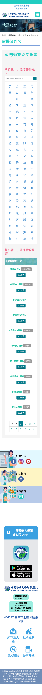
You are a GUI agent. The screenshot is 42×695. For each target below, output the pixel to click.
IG (21, 461)
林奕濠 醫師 (20, 407)
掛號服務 (22, 35)
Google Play (21, 568)
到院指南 (21, 479)
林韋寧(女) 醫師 (20, 315)
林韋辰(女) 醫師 (20, 376)
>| (34, 429)
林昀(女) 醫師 (20, 346)
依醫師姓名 (33, 35)
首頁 (4, 35)
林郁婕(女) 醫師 (20, 300)
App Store (21, 574)
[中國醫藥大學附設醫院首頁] (18, 14)
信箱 (21, 496)
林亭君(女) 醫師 (20, 330)
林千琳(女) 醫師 (20, 361)
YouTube (28, 461)
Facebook (13, 461)
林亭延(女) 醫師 (20, 284)
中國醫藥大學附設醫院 (21, 588)
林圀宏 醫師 (20, 269)
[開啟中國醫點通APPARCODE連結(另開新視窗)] (21, 553)
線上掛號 (21, 275)
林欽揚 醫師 (20, 392)
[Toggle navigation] (37, 14)
